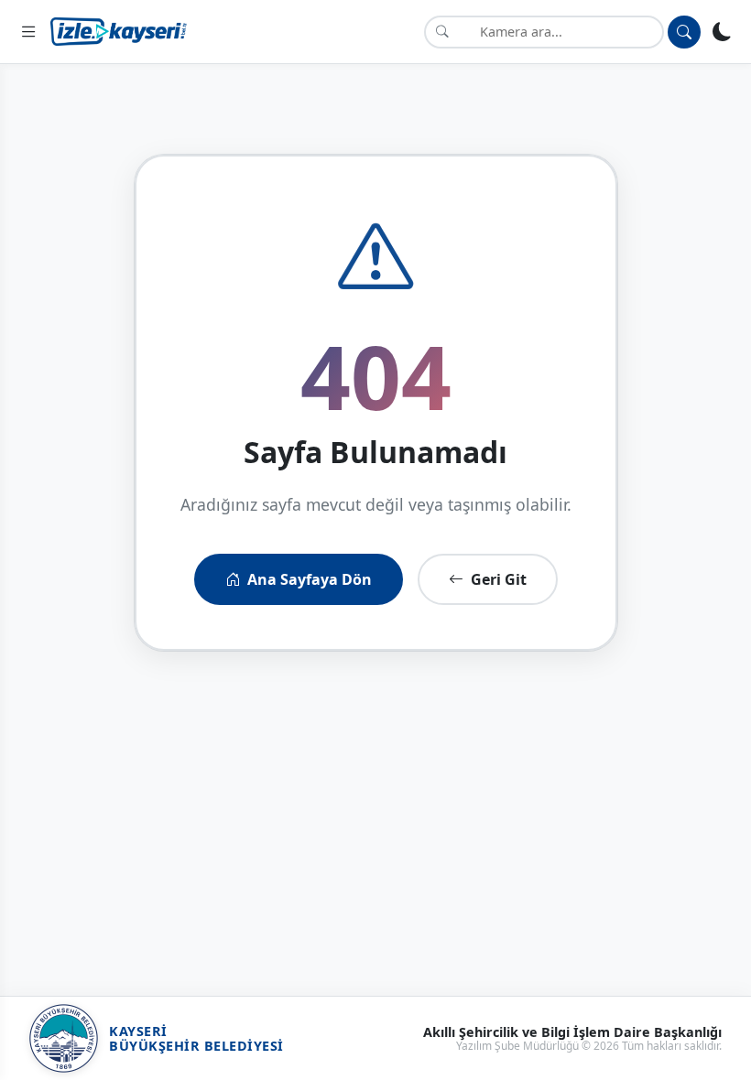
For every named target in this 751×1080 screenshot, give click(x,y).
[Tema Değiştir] (722, 31)
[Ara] (684, 32)
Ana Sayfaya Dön (309, 579)
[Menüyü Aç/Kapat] (29, 31)
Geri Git (499, 579)
